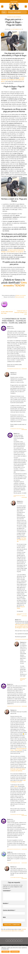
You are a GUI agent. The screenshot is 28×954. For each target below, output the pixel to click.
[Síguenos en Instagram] (9, 941)
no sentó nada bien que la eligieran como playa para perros (12, 79)
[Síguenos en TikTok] (11, 941)
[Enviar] (25, 12)
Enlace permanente (19, 297)
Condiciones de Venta (7, 945)
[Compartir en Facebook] (12, 291)
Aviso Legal (23, 945)
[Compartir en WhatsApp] (10, 291)
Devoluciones (16, 945)
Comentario (7, 890)
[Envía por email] (14, 291)
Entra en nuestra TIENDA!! (15, 284)
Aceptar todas (5, 951)
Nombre (6, 903)
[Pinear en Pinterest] (15, 291)
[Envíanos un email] (14, 941)
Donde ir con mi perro (14, 17)
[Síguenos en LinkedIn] (19, 941)
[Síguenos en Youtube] (21, 941)
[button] (2, 6)
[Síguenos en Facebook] (7, 941)
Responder (24, 368)
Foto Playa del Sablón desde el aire (21, 539)
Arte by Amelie (14, 1)
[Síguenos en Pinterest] (16, 941)
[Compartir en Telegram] (17, 291)
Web (4, 917)
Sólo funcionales (15, 951)
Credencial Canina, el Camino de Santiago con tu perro (20, 312)
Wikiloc (16, 786)
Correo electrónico (9, 910)
